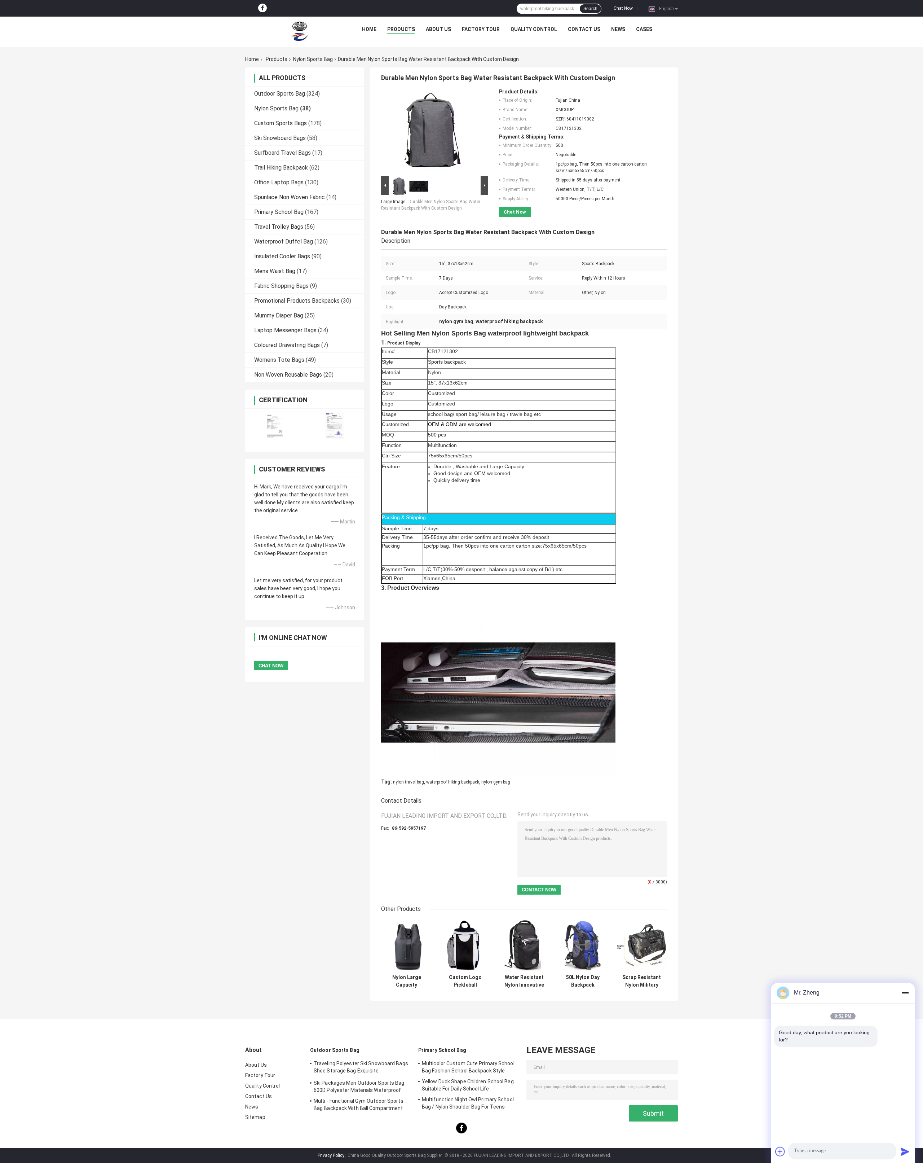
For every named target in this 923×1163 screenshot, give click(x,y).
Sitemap (255, 1117)
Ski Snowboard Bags (280, 138)
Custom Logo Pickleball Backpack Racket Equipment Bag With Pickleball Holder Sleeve (465, 981)
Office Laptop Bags (279, 182)
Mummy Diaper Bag (278, 315)
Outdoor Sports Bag (279, 93)
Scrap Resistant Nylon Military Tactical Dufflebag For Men (641, 981)
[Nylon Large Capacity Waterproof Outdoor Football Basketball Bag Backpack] (406, 945)
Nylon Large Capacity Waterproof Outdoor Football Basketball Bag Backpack (407, 981)
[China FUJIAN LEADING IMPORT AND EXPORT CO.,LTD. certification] (275, 425)
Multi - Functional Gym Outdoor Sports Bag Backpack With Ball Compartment (358, 1104)
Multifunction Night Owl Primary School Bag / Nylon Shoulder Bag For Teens (468, 1103)
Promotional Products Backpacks (297, 300)
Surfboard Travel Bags (282, 152)
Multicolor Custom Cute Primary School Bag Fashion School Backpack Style (468, 1067)
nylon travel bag (408, 782)
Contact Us (584, 29)
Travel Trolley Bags (278, 226)
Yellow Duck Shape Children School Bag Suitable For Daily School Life (468, 1085)
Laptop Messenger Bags (285, 330)
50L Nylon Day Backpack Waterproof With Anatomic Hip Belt (582, 981)
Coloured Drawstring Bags (287, 345)
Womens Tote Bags (279, 359)
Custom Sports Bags (280, 123)
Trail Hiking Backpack (281, 167)
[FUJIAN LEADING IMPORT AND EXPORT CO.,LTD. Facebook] (262, 8)
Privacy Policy (331, 1155)
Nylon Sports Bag (313, 59)
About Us (438, 29)
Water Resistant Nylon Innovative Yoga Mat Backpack (524, 981)
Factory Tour (481, 29)
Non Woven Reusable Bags (288, 374)
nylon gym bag (495, 782)
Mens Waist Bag (274, 271)
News (618, 29)
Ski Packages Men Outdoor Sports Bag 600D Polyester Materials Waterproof (359, 1086)
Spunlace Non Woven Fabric (289, 197)
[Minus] (905, 992)
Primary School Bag (279, 212)
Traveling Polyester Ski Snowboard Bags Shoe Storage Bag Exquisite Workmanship (361, 1068)
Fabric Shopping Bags (281, 285)
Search (590, 8)
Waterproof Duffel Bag (283, 241)
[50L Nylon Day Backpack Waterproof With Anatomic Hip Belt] (582, 945)
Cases (644, 29)
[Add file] (780, 1151)
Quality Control (534, 29)
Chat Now (623, 8)
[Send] (905, 1151)
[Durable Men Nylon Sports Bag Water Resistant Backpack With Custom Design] (431, 131)
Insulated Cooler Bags (282, 256)
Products (401, 29)
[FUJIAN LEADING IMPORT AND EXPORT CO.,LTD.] (299, 31)
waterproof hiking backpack (452, 782)
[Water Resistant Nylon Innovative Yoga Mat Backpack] (524, 945)
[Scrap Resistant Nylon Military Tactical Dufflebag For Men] (641, 945)
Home (369, 29)
